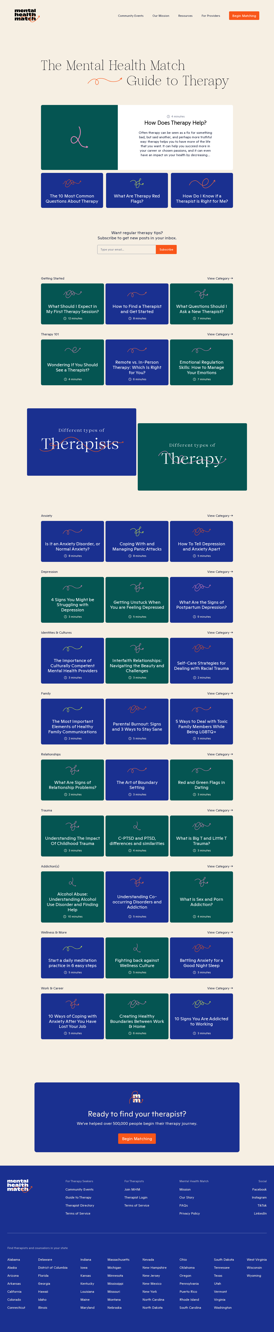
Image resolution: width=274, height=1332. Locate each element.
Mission (185, 1189)
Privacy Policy (189, 1213)
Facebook (259, 1189)
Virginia (219, 1299)
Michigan (114, 1267)
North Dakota (152, 1307)
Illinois (42, 1307)
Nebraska (114, 1307)
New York (149, 1291)
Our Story (186, 1197)
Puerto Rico (188, 1291)
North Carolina (153, 1299)
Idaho (42, 1299)
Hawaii (43, 1291)
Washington (223, 1307)
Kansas (85, 1275)
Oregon (185, 1275)
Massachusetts (118, 1259)
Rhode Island (189, 1299)
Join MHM (132, 1189)
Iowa (83, 1267)
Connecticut (16, 1307)
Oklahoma (187, 1267)
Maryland (87, 1307)
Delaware (45, 1259)
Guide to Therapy (78, 1197)
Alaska (12, 1267)
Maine (85, 1299)
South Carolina (190, 1307)
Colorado (14, 1299)
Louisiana (87, 1291)
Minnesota (115, 1275)
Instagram (259, 1197)
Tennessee (222, 1267)
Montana (114, 1299)
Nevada (148, 1259)
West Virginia (257, 1259)
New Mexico (151, 1283)
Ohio (183, 1259)
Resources (185, 16)
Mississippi (115, 1283)
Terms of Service (77, 1213)
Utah (217, 1283)
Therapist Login (135, 1197)
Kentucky (87, 1283)
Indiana (85, 1259)
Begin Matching (244, 16)
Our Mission (160, 16)
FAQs (183, 1205)
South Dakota (224, 1259)
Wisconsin (254, 1267)
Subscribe (166, 249)
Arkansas (14, 1283)
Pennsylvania (189, 1283)
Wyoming (254, 1275)
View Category (218, 278)
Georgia (44, 1283)
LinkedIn (260, 1213)
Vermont (220, 1291)
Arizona (13, 1275)
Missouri (113, 1291)
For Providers (210, 16)
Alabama (13, 1259)
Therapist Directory (79, 1205)
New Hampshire (154, 1267)
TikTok (262, 1205)
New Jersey (151, 1275)
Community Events (131, 16)
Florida (43, 1275)
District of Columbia (52, 1267)
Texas (218, 1275)
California (14, 1291)
